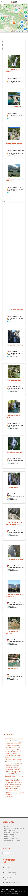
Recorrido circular (12, 780)
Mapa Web (8, 877)
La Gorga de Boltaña (14, 107)
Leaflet (14, 31)
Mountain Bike (9, 831)
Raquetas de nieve (13, 778)
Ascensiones (16, 739)
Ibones (19, 760)
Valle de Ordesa (21, 794)
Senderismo (11, 788)
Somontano (14, 792)
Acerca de (8, 867)
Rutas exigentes (10, 835)
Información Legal (10, 872)
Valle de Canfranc (14, 794)
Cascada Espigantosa (15, 452)
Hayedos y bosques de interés (14, 757)
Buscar (7, 870)
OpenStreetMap (20, 31)
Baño (20, 739)
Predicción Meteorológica (12, 882)
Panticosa (15, 761)
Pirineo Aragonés (12, 771)
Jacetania (7, 761)
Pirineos (13, 774)
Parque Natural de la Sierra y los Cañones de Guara (13, 765)
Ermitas (11, 745)
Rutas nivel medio (11, 839)
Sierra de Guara (14, 790)
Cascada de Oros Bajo (15, 559)
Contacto (8, 893)
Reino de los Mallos (18, 784)
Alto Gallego (9, 739)
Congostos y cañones (13, 743)
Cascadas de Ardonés (15, 310)
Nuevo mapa (8, 880)
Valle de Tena (9, 796)
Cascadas (14, 741)
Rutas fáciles (9, 837)
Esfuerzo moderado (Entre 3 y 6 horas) (13, 753)
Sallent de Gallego (15, 786)
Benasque (7, 741)
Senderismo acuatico (12, 841)
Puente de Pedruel (14, 380)
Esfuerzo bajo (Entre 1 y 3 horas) (12, 748)
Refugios (13, 784)
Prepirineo (15, 776)
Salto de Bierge (12, 668)
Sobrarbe (8, 793)
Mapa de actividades (11, 875)
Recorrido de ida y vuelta (13, 783)
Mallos (11, 761)
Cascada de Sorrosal (15, 345)
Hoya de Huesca (10, 760)
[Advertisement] (13, 807)
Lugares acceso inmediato (14, 829)
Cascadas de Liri (13, 487)
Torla (18, 792)
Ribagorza (8, 786)
